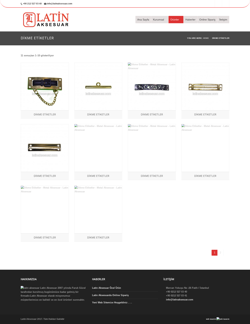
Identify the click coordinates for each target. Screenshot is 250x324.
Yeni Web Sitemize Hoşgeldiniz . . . (112, 302)
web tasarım (211, 319)
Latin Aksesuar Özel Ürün (106, 288)
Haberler (190, 19)
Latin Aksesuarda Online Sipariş (110, 295)
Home (206, 38)
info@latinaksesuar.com (59, 3)
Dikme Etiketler (45, 114)
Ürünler (174, 19)
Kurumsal (158, 19)
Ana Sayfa (143, 19)
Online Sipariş (207, 19)
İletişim (223, 19)
